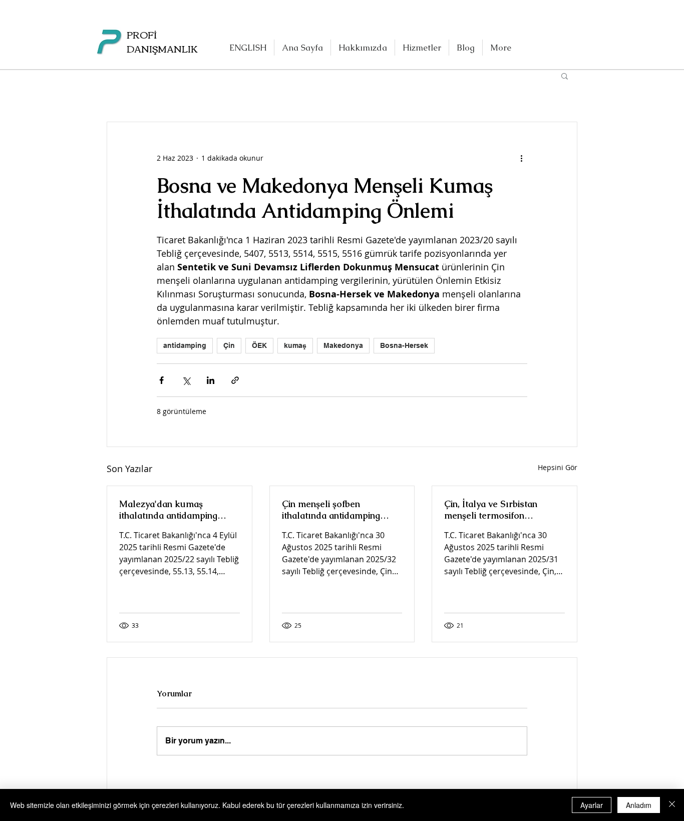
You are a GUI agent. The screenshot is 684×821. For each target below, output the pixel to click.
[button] (564, 76)
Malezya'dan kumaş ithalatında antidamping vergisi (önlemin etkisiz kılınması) (168, 509)
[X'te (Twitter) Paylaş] (186, 380)
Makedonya (343, 345)
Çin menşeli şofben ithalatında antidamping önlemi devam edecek (331, 509)
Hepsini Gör (557, 467)
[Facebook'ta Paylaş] (161, 380)
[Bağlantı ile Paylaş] (235, 380)
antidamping (184, 345)
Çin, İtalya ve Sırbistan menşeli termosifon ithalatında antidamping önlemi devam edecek (493, 509)
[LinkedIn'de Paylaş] (210, 380)
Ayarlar (591, 805)
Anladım (638, 805)
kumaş (295, 345)
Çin (229, 345)
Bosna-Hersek (404, 345)
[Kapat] (672, 805)
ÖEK (259, 345)
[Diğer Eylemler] (521, 158)
